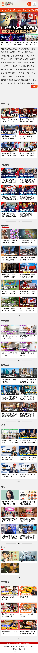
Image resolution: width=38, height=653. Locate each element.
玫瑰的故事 (4, 574)
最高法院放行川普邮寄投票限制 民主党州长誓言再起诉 (28, 293)
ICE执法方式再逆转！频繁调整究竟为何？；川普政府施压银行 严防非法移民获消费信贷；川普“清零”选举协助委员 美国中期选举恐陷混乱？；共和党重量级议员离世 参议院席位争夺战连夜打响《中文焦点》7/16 (28, 215)
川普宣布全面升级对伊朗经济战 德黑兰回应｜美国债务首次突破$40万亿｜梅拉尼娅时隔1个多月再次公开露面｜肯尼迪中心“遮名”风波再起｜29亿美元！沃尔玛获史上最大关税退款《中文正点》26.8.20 (28, 154)
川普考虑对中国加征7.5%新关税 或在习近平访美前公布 (27, 276)
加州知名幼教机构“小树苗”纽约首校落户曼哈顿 (31, 44)
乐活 (19, 10)
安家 (14, 10)
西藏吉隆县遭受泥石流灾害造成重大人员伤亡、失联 (19, 80)
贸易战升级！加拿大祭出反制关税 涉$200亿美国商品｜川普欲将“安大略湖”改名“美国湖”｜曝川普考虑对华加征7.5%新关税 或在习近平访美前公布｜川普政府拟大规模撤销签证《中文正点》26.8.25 (10, 120)
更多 (34, 86)
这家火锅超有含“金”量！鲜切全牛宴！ (8, 615)
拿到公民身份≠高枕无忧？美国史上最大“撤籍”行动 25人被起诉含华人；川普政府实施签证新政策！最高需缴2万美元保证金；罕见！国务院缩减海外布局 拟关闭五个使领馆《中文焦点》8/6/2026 (9, 198)
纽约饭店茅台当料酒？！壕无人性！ (8, 598)
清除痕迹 (22, 649)
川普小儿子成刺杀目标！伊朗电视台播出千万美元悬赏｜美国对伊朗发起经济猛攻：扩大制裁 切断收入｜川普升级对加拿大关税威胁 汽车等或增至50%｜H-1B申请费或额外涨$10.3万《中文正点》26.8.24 (28, 120)
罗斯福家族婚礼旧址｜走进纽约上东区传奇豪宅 (28, 415)
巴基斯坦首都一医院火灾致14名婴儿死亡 (17, 76)
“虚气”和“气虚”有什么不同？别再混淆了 (9, 337)
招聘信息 (30, 646)
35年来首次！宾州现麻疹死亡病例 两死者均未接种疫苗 (9, 242)
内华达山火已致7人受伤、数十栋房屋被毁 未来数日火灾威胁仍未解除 (28, 259)
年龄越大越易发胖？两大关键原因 (9, 354)
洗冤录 (3, 561)
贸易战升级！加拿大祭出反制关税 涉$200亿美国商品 (28, 242)
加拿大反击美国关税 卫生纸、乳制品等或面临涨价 (19, 52)
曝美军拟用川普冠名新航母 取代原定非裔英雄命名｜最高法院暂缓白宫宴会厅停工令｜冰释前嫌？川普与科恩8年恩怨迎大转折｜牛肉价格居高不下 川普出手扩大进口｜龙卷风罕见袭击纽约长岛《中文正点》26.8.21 (9, 154)
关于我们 (6, 646)
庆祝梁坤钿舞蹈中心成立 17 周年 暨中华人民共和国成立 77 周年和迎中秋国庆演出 (9, 520)
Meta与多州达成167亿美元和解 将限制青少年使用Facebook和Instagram (19, 66)
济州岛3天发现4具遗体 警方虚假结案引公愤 (19, 83)
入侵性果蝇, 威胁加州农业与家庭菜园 (27, 503)
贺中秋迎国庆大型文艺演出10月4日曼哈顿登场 (27, 520)
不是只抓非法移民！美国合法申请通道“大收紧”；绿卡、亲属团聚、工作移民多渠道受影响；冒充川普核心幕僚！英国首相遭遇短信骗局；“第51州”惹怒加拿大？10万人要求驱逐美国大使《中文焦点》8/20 (10, 181)
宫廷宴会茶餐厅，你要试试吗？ (9, 632)
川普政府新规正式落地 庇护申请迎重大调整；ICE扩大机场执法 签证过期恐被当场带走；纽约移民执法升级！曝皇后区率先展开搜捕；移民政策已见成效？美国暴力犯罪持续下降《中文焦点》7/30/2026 (28, 198)
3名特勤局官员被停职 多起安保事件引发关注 (19, 73)
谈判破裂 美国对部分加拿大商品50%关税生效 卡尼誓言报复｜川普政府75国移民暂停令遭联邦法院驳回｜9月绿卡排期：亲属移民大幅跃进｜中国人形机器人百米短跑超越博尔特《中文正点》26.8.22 (28, 137)
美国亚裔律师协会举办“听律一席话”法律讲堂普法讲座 (9, 537)
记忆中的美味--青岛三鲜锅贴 (27, 615)
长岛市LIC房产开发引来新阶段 (9, 381)
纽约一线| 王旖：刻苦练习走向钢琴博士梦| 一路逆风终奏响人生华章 (28, 442)
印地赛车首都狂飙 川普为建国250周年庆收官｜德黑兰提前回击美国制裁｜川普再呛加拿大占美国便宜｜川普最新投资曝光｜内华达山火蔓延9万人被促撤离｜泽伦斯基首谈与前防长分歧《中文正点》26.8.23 (10, 137)
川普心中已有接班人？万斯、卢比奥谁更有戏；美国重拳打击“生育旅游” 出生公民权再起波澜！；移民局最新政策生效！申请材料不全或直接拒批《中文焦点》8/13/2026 (28, 181)
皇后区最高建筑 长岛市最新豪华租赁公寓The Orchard (9, 415)
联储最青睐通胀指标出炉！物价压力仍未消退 (19, 63)
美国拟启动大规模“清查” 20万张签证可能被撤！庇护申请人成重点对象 (6, 44)
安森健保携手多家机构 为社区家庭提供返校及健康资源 (27, 537)
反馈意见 (14, 646)
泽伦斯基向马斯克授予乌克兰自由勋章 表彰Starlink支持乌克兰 (19, 56)
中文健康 (30, 10)
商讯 (24, 10)
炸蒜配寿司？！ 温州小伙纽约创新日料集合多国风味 (28, 632)
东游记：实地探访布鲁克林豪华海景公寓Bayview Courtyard (10, 398)
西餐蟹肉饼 (24, 597)
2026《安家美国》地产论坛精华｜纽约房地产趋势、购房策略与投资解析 (28, 398)
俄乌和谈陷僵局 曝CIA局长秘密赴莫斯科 (9, 259)
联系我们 (22, 646)
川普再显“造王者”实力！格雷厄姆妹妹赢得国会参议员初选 (19, 49)
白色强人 (22, 561)
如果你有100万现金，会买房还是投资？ (9, 458)
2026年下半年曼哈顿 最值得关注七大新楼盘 (28, 381)
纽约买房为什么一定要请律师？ (27, 476)
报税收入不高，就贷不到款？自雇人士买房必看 (9, 476)
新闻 (9, 10)
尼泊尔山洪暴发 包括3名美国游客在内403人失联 (19, 59)
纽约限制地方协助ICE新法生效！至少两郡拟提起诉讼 (9, 276)
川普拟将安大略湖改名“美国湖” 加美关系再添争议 (9, 293)
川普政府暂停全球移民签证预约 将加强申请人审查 (19, 69)
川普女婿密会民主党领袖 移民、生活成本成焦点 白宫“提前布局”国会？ (19, 44)
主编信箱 (14, 649)
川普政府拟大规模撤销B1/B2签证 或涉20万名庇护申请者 (27, 310)
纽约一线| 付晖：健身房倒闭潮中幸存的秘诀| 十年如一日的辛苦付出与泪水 (28, 459)
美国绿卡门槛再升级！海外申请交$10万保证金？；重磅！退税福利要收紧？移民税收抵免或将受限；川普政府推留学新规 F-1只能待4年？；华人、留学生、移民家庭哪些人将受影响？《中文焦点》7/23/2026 (9, 215)
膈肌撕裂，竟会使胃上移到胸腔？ (27, 354)
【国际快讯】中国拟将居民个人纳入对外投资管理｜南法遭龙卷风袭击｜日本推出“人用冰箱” (9, 310)
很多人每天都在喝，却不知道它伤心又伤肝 (9, 503)
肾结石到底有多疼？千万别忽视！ (27, 337)
